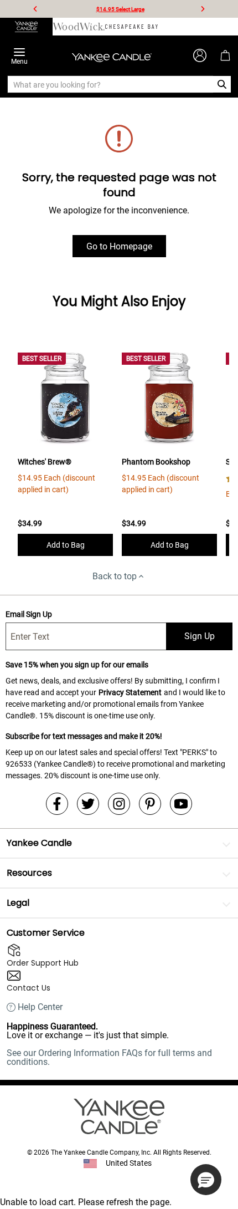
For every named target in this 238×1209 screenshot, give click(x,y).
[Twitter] (88, 804)
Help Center (40, 1007)
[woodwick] (79, 26)
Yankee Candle (39, 842)
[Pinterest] (150, 804)
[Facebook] (57, 804)
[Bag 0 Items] (225, 55)
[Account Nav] (199, 55)
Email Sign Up (29, 614)
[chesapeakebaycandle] (131, 26)
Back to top (114, 576)
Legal (18, 902)
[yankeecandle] (26, 26)
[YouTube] (181, 804)
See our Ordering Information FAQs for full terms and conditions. (109, 1057)
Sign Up (199, 636)
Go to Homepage (119, 246)
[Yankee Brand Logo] (111, 55)
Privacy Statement (130, 692)
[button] (205, 1179)
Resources (29, 872)
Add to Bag (65, 544)
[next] (202, 8)
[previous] (35, 8)
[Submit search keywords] (222, 84)
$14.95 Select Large (120, 9)
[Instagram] (119, 804)
